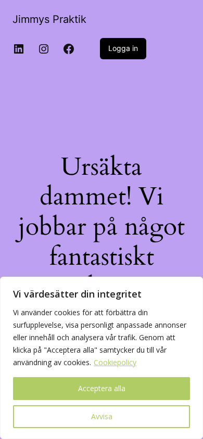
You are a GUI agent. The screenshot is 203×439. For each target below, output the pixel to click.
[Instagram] (43, 49)
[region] (101, 358)
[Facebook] (68, 49)
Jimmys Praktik (49, 19)
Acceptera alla (101, 388)
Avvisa (101, 416)
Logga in (123, 48)
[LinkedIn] (18, 49)
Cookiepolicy (115, 362)
